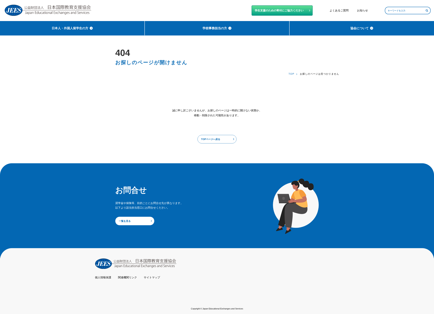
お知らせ (362, 10)
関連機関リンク (127, 277)
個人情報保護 (103, 277)
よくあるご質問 (339, 10)
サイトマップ (152, 277)
